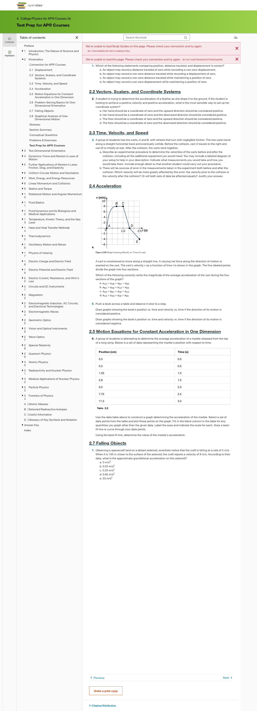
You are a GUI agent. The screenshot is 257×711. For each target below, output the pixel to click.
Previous (99, 677)
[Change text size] (235, 37)
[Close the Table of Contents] (77, 37)
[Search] (186, 38)
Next (226, 677)
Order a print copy (106, 690)
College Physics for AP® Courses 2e (45, 18)
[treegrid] (49, 238)
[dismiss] (236, 48)
